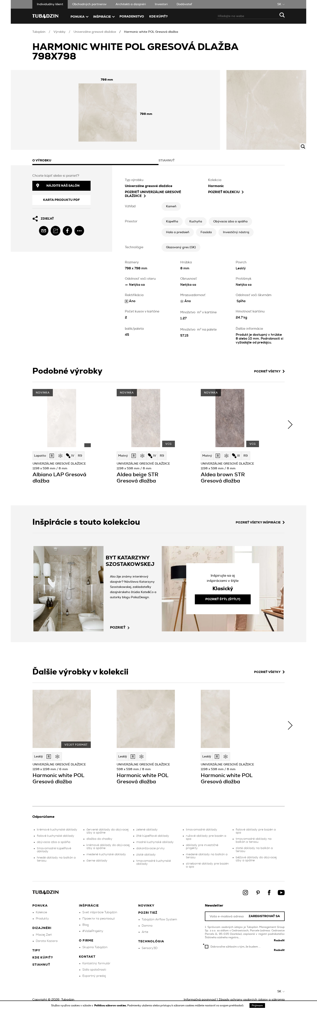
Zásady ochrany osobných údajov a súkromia (252, 999)
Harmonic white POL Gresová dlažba (151, 31)
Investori (161, 4)
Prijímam (257, 1005)
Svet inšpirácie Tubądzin (99, 912)
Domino (147, 925)
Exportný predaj (94, 975)
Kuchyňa (195, 221)
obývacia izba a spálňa (53, 842)
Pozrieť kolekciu (224, 192)
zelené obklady (147, 829)
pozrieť (118, 627)
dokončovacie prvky (150, 848)
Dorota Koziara (47, 941)
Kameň (171, 206)
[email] (44, 231)
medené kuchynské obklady (106, 854)
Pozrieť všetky (267, 371)
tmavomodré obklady (201, 829)
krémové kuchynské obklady (57, 829)
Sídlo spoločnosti (94, 969)
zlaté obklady (146, 854)
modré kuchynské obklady (155, 842)
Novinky (146, 905)
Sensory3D (149, 948)
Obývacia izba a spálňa (230, 221)
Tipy (36, 950)
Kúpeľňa (172, 221)
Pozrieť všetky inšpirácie (258, 522)
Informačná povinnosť (200, 999)
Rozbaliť (279, 940)
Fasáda (206, 232)
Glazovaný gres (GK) (181, 247)
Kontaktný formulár (96, 963)
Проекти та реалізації (98, 918)
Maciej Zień (44, 934)
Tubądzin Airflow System (159, 919)
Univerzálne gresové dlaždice (95, 31)
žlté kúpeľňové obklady (152, 835)
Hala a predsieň (177, 232)
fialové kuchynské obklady (55, 835)
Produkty (42, 918)
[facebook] (67, 231)
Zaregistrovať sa (264, 916)
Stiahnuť (41, 964)
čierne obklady (96, 860)
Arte (145, 932)
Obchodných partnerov (89, 4)
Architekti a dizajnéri (131, 4)
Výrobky (59, 31)
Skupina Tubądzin (94, 947)
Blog (85, 924)
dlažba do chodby (99, 838)
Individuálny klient (50, 4)
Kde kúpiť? (158, 16)
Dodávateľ (184, 4)
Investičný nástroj (236, 232)
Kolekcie (41, 912)
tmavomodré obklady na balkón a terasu (253, 840)
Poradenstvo (131, 16)
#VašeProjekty (92, 931)
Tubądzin (39, 31)
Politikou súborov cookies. (110, 1005)
